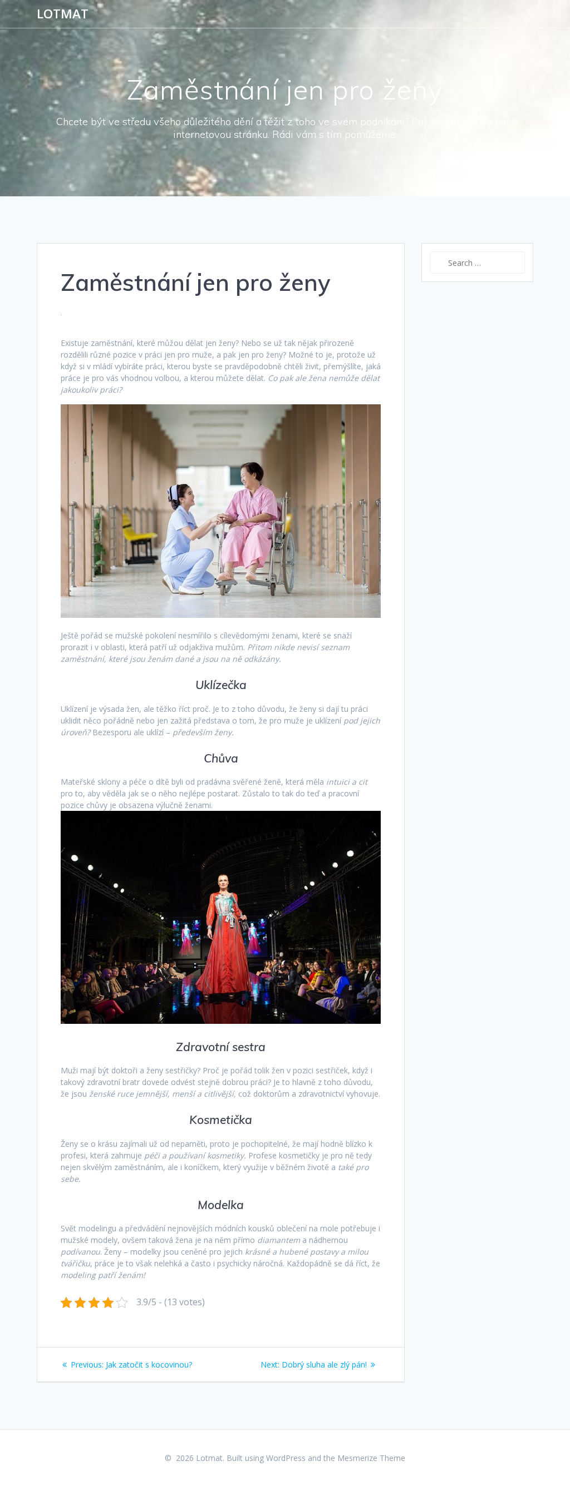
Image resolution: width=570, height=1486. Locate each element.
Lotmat (63, 14)
